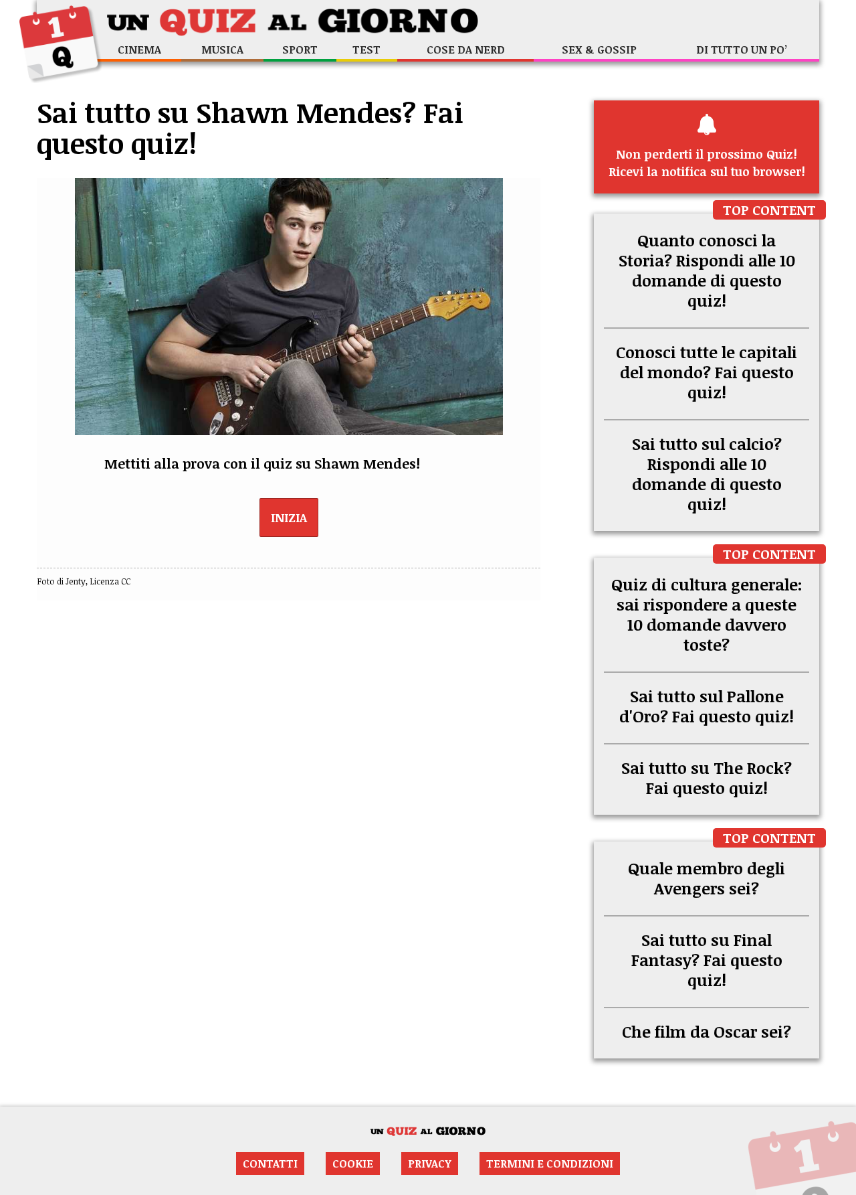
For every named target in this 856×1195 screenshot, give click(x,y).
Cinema (139, 49)
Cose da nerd (466, 49)
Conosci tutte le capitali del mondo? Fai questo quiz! (706, 372)
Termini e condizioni (549, 1163)
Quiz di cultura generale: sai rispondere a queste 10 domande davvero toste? (706, 614)
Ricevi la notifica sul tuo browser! (707, 162)
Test (366, 49)
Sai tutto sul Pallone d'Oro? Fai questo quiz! (706, 706)
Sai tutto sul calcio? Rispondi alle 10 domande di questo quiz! (707, 473)
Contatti (270, 1163)
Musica (222, 49)
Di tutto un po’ (741, 49)
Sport (300, 49)
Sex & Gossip (599, 49)
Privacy (429, 1163)
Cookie (352, 1163)
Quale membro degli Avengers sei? (706, 878)
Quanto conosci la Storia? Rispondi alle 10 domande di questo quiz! (707, 270)
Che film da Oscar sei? (706, 1031)
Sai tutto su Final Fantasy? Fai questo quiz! (706, 960)
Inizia (289, 517)
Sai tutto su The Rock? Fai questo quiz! (706, 777)
